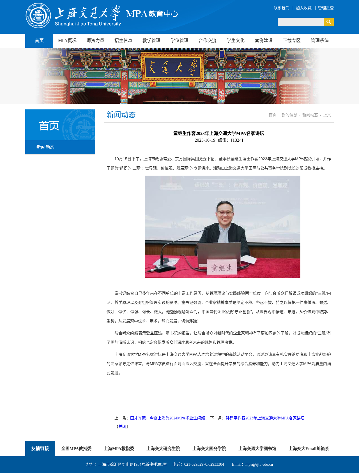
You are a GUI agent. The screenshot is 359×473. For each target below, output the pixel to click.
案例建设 (264, 40)
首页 (39, 40)
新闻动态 (45, 147)
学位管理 (179, 40)
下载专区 (292, 40)
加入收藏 (304, 8)
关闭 (122, 426)
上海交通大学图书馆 (257, 448)
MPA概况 (67, 40)
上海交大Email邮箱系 (309, 448)
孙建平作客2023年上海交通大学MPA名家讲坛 (265, 418)
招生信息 (123, 40)
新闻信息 (289, 115)
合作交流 (208, 40)
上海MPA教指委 (119, 448)
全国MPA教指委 (76, 448)
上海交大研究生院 (163, 448)
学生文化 (236, 40)
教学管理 (151, 40)
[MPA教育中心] (102, 15)
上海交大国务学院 (209, 448)
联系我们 (281, 8)
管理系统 (320, 40)
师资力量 (95, 40)
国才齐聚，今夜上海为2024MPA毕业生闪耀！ (169, 418)
